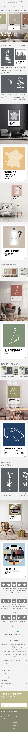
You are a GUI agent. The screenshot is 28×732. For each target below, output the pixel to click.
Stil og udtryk (4, 680)
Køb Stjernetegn (14, 28)
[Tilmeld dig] (24, 705)
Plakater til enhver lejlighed (7, 673)
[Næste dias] (25, 273)
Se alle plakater (23, 45)
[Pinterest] (14, 729)
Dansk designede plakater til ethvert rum (10, 660)
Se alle (25, 465)
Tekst (21, 10)
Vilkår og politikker (14, 725)
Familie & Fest (4, 10)
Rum (25, 10)
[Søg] (5, 6)
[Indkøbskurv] (26, 6)
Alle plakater (4, 651)
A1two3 (15, 722)
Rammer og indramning (6, 667)
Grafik (10, 10)
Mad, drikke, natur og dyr (7, 683)
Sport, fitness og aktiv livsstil (7, 677)
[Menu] (1, 6)
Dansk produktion (5, 663)
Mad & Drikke (16, 10)
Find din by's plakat (5, 670)
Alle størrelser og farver (6, 686)
